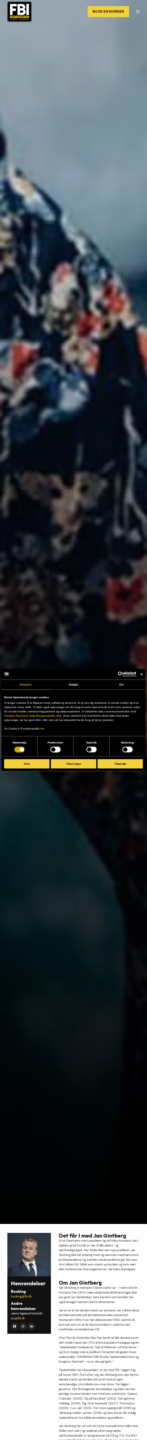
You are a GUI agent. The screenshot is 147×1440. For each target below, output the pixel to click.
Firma (85, 1072)
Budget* (87, 1100)
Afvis (27, 763)
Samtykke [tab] (25, 684)
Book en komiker (108, 11)
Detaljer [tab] (74, 684)
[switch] (55, 749)
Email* (85, 1086)
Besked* (86, 1143)
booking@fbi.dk (21, 1296)
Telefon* (114, 1086)
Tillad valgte (73, 763)
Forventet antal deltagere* (100, 1129)
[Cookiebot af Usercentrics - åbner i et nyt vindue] (120, 674)
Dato (84, 1114)
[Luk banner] (141, 674)
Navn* (85, 1058)
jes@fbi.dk (18, 1318)
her (42, 728)
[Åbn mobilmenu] (138, 11)
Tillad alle (120, 763)
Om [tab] (121, 684)
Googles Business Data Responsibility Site (32, 715)
